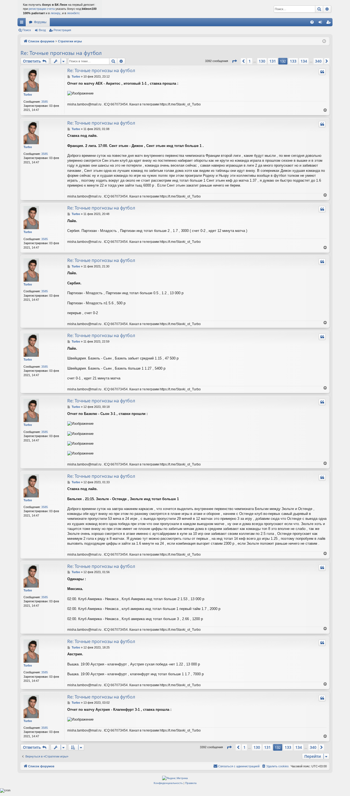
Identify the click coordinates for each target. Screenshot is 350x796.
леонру (55, 13)
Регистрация (62, 30)
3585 (44, 101)
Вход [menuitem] (321, 23)
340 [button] (318, 61)
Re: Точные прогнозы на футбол (61, 53)
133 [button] (293, 61)
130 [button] (262, 61)
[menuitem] (312, 22)
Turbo (28, 94)
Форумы (40, 22)
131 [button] (272, 61)
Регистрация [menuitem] (329, 23)
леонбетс (73, 13)
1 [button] (250, 61)
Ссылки (23, 23)
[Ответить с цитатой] (322, 72)
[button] (234, 61)
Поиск (26, 30)
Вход (42, 30)
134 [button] (304, 61)
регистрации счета (42, 8)
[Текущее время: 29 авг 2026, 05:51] (324, 41)
